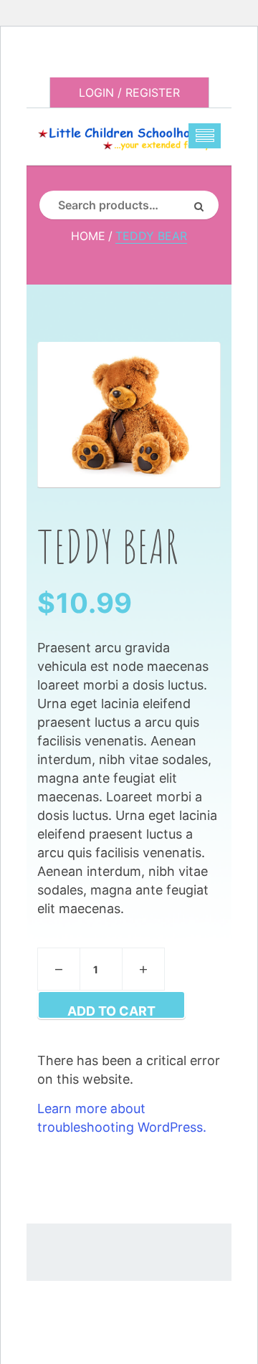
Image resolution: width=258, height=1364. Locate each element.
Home (88, 236)
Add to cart (111, 1011)
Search (204, 205)
